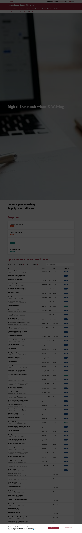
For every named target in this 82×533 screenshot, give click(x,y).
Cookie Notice (33, 529)
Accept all (53, 527)
